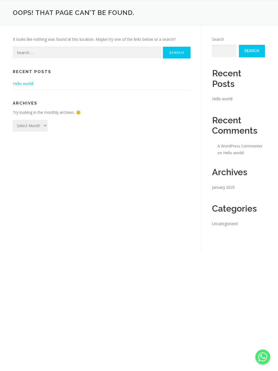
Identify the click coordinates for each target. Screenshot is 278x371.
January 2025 (223, 187)
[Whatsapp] (262, 357)
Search (218, 39)
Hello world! (23, 83)
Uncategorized (225, 223)
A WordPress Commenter (240, 146)
